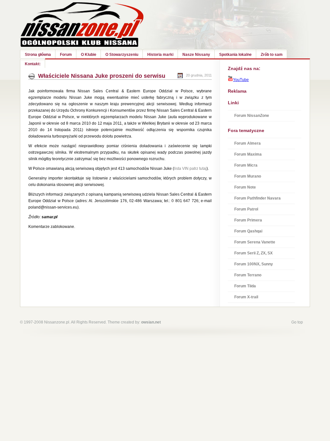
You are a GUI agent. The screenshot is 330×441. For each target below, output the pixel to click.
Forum (66, 54)
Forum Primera (248, 220)
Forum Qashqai (248, 231)
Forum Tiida (245, 286)
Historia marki (160, 54)
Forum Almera (247, 143)
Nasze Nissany (196, 54)
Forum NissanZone (251, 115)
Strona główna (38, 54)
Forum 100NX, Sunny (253, 264)
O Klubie (88, 54)
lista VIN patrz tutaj (190, 168)
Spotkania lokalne (235, 54)
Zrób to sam (272, 54)
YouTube (241, 79)
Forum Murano (247, 176)
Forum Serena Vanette (254, 242)
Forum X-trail (246, 297)
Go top (297, 322)
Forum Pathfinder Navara (257, 198)
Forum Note (245, 187)
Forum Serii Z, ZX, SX (253, 253)
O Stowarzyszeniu (121, 54)
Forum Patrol (246, 209)
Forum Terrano (247, 275)
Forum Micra (245, 165)
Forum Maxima (248, 154)
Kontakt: (33, 64)
